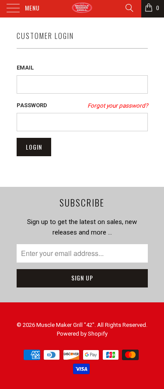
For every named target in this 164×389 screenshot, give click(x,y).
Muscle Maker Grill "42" (65, 325)
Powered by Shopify (82, 333)
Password (32, 105)
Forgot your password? (117, 105)
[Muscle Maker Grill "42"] (82, 9)
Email (25, 67)
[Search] (128, 8)
